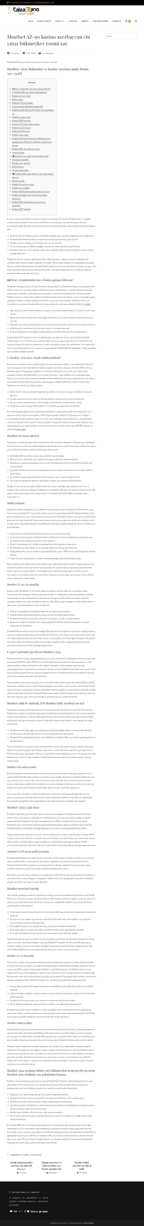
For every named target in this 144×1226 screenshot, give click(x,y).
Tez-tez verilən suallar (20, 170)
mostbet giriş (48, 53)
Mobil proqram (17, 99)
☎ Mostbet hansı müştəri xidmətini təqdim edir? (30, 156)
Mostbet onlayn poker (20, 135)
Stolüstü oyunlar (18, 181)
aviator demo (21, 429)
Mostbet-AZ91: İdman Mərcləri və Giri (26, 149)
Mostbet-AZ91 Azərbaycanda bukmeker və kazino (31, 191)
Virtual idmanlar (18, 152)
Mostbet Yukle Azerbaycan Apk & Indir (82, 1165)
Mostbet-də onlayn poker (21, 117)
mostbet (87, 304)
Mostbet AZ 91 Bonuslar (21, 131)
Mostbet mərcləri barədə (21, 127)
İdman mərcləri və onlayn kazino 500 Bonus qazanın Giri (52, 1165)
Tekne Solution (89, 1223)
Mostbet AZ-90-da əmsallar (22, 103)
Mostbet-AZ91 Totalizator (21, 209)
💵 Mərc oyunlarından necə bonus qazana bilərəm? (31, 89)
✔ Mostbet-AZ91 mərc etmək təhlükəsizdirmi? (29, 92)
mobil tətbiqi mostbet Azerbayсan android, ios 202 (21, 1165)
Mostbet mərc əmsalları (21, 188)
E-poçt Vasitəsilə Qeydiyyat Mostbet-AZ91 (27, 106)
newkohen (15, 53)
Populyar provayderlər (20, 159)
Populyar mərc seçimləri (21, 163)
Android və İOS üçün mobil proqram (26, 124)
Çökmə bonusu (18, 166)
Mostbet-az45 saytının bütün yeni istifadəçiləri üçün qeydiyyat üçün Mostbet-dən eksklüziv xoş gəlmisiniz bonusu (32, 142)
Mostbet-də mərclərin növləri (23, 184)
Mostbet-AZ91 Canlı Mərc (21, 120)
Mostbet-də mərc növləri (21, 96)
